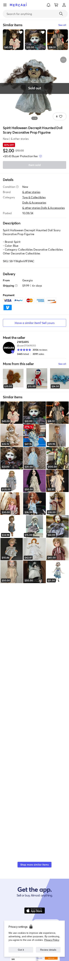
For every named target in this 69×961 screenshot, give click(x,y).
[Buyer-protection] (40, 156)
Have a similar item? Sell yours (34, 323)
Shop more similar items (34, 864)
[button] (48, 4)
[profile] (64, 4)
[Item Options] (63, 59)
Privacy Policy (51, 939)
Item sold (34, 165)
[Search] (61, 13)
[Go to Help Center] (17, 187)
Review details (48, 949)
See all (62, 363)
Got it (21, 949)
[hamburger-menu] (4, 4)
